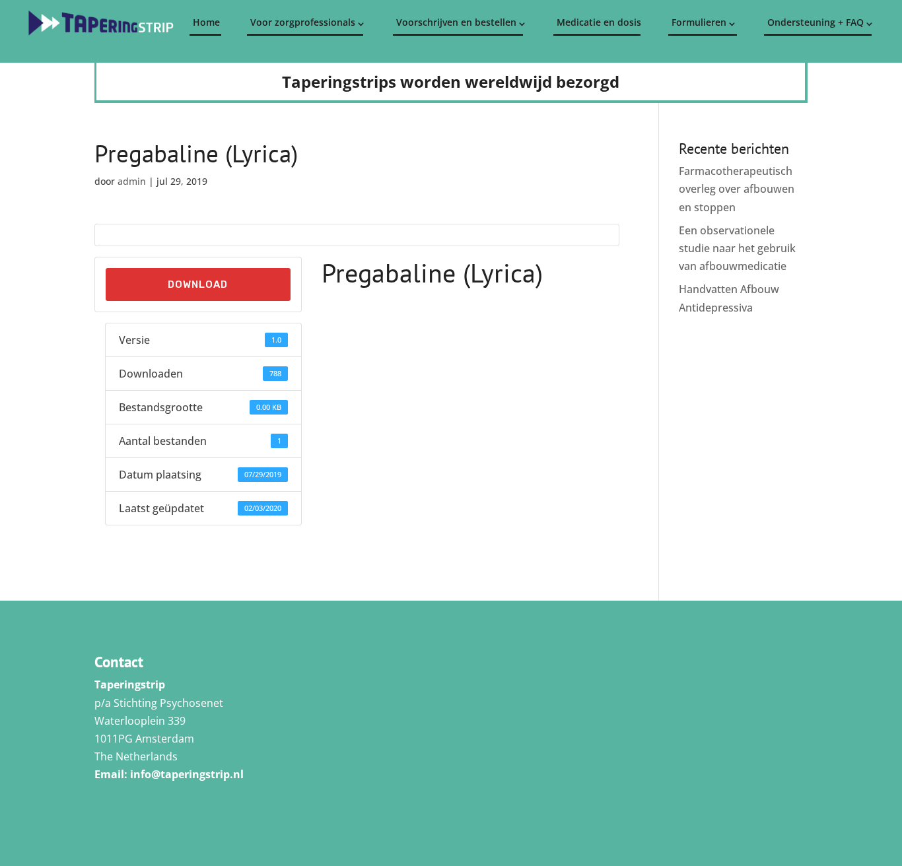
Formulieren (699, 22)
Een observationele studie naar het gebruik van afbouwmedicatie (737, 248)
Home (206, 22)
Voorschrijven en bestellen (456, 22)
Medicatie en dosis (598, 22)
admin (132, 181)
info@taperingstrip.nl (187, 774)
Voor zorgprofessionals (302, 22)
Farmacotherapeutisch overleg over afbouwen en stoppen (736, 189)
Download (198, 284)
